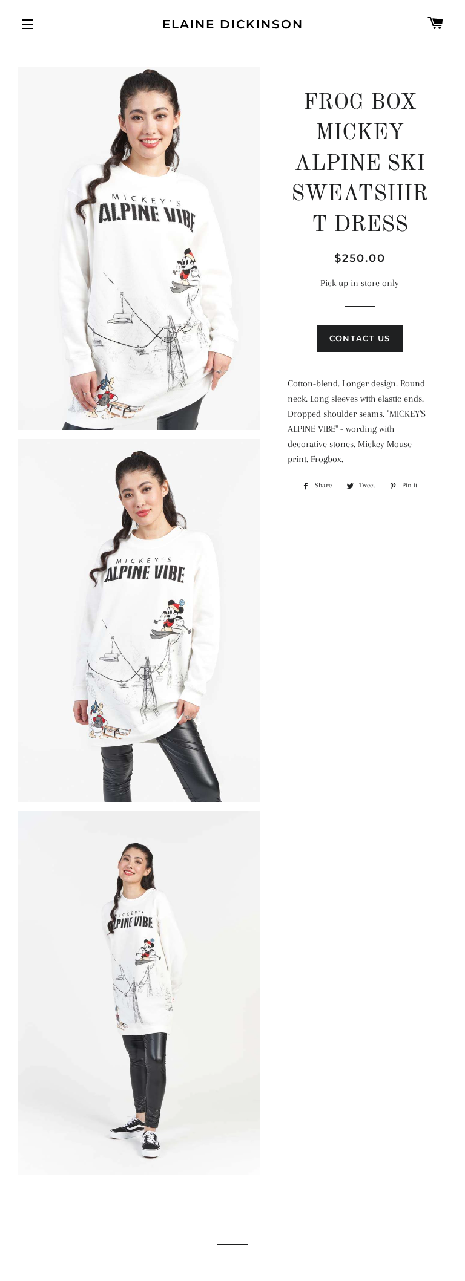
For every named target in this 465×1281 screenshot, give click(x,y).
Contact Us (360, 338)
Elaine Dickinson (232, 24)
